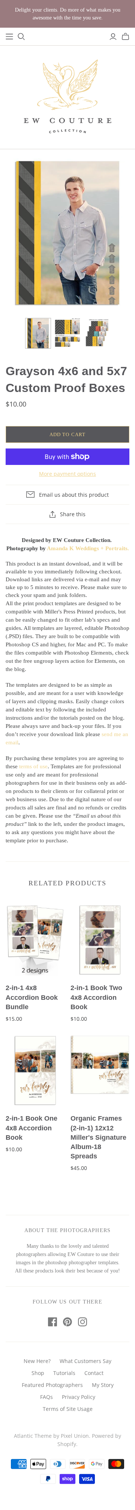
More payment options (67, 473)
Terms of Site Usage (68, 1408)
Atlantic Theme (33, 1435)
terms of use (33, 766)
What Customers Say (85, 1360)
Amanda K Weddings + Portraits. (88, 548)
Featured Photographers (52, 1384)
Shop (38, 1372)
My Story (103, 1384)
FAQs (46, 1396)
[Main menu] (9, 36)
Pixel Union (75, 1435)
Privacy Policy (78, 1396)
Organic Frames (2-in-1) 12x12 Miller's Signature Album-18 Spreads (98, 1137)
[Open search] (21, 36)
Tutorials (64, 1372)
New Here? (37, 1360)
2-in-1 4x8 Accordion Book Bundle (32, 997)
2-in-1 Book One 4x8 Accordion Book (31, 1128)
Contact (94, 1372)
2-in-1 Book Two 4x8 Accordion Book (96, 997)
